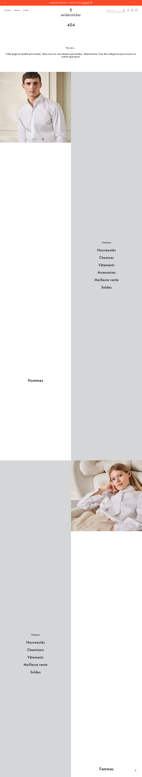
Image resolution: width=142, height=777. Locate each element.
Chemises (106, 257)
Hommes (35, 380)
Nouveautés (106, 250)
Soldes (106, 287)
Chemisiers (35, 650)
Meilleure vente (106, 280)
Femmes (106, 769)
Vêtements (106, 265)
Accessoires (106, 272)
